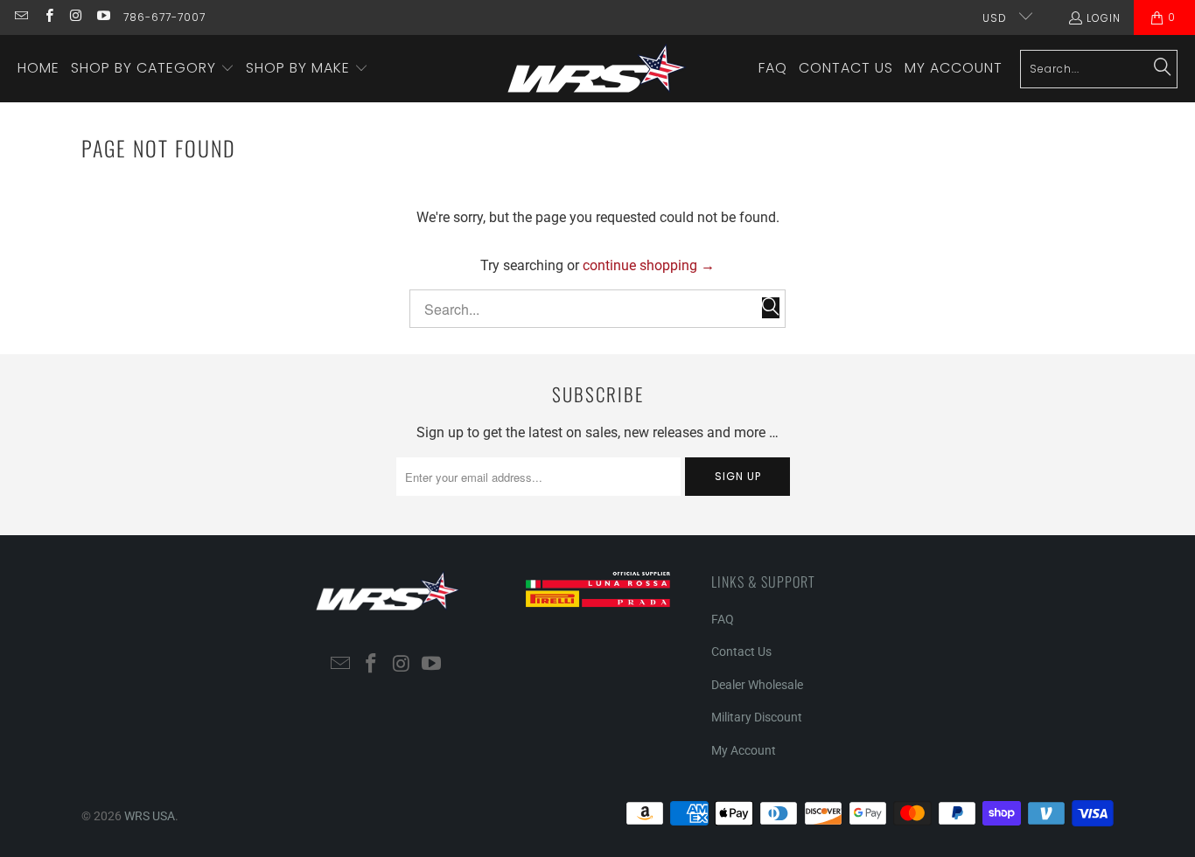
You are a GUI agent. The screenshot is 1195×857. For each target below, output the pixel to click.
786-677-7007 (164, 17)
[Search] (1162, 68)
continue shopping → (649, 265)
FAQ (722, 619)
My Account (743, 750)
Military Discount (756, 717)
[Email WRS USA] (20, 17)
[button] (152, 69)
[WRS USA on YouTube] (102, 17)
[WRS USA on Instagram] (75, 17)
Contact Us (741, 651)
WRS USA (149, 816)
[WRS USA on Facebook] (47, 17)
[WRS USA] (597, 69)
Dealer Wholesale (757, 685)
